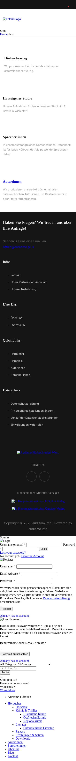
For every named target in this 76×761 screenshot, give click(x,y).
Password (7, 580)
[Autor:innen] (7, 169)
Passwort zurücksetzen (15, 654)
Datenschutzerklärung (56, 598)
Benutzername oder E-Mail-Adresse (23, 643)
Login (44, 548)
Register (6, 608)
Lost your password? (13, 552)
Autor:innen (12, 181)
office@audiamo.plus (18, 247)
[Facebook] (32, 476)
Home (4, 34)
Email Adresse (10, 573)
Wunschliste (7, 690)
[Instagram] (44, 476)
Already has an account (14, 615)
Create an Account (32, 556)
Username (8, 566)
